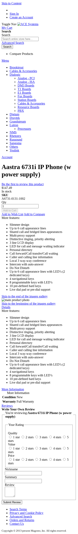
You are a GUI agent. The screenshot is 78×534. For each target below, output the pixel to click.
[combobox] (20, 39)
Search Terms (18, 509)
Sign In (14, 13)
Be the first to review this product (23, 184)
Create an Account (21, 17)
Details (6, 307)
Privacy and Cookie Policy (26, 513)
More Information (13, 389)
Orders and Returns (22, 520)
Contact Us (17, 523)
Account (7, 157)
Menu (5, 60)
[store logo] (27, 24)
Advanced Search (13, 42)
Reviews (7, 405)
